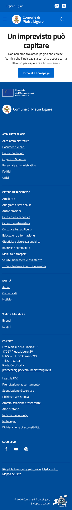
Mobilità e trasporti (14, 253)
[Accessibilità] (57, 6)
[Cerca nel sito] (62, 19)
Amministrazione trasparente (21, 402)
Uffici (5, 177)
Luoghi (6, 326)
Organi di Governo (14, 159)
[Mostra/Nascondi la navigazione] (4, 19)
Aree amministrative (15, 140)
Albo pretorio (10, 409)
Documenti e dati (13, 147)
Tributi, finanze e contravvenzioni (24, 266)
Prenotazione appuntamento (21, 384)
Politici (6, 171)
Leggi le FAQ (10, 378)
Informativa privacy (15, 415)
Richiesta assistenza (15, 396)
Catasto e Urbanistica (16, 217)
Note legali (9, 421)
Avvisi (6, 287)
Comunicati (9, 293)
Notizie (7, 299)
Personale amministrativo (19, 165)
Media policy (50, 469)
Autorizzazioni (11, 211)
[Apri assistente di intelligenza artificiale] (61, 499)
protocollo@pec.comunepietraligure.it (26, 370)
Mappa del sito (11, 474)
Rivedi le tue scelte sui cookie (21, 469)
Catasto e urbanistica (16, 223)
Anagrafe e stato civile (16, 204)
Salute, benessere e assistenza (22, 260)
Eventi (6, 320)
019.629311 (15, 360)
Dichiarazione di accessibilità (21, 427)
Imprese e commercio (16, 247)
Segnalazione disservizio (18, 390)
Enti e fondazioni (13, 153)
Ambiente (8, 198)
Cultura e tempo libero (16, 229)
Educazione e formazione (18, 235)
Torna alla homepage (36, 73)
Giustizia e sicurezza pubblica (21, 241)
